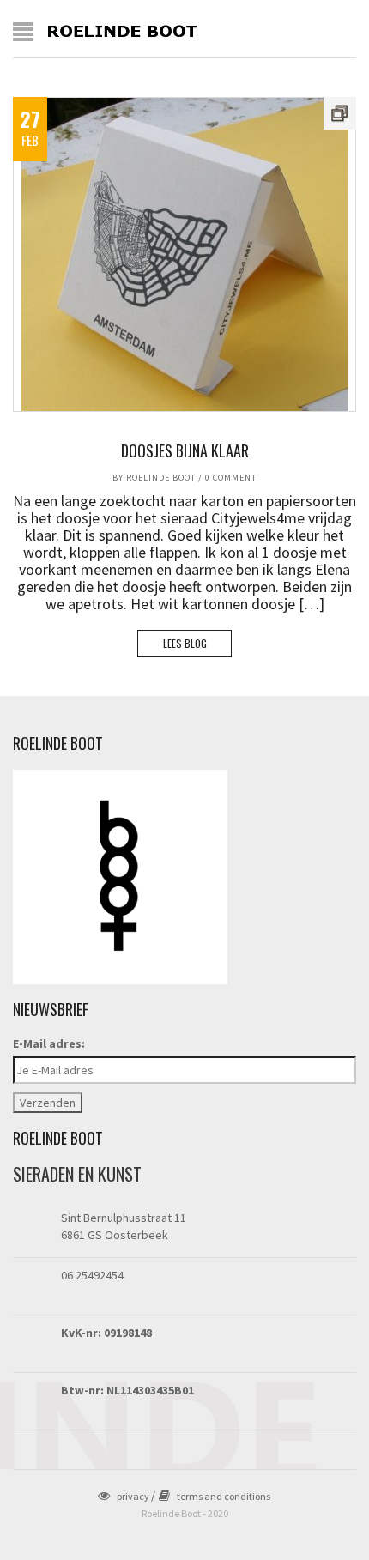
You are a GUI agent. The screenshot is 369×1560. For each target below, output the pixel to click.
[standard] (184, 254)
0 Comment (231, 477)
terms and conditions (223, 1496)
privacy (133, 1496)
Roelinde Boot (161, 477)
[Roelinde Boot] (122, 30)
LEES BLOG (185, 643)
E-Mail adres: (49, 1043)
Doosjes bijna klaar (185, 450)
